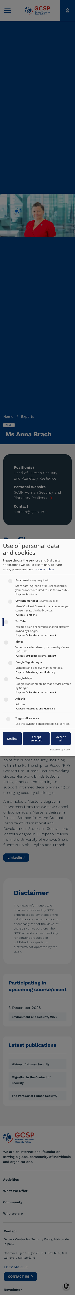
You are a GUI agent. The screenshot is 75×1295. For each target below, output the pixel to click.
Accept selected (36, 738)
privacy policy (44, 569)
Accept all (61, 738)
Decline (12, 739)
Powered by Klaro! (60, 749)
